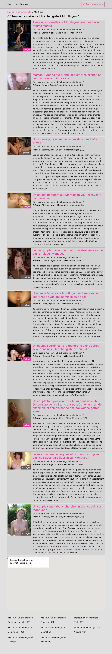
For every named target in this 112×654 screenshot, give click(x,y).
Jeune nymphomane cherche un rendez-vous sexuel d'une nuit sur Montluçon (68, 252)
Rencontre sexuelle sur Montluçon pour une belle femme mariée (66, 24)
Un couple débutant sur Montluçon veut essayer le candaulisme (67, 196)
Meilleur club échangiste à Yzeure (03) (87, 629)
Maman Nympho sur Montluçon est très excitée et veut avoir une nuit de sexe (67, 76)
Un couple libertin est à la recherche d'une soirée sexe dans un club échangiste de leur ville (66, 347)
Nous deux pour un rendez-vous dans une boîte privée (65, 141)
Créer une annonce (93, 4)
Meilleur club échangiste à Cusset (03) (20, 639)
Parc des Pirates (17, 4)
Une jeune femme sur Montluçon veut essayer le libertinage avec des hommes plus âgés (65, 295)
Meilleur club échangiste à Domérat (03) (53, 619)
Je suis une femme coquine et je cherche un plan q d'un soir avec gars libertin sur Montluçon (67, 455)
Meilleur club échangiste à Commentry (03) (20, 629)
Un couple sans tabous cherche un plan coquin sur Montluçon (67, 508)
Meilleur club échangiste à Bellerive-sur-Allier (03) (20, 619)
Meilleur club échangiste (19, 12)
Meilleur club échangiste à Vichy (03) (87, 619)
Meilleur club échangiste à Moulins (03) (53, 639)
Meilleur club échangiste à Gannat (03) (53, 629)
